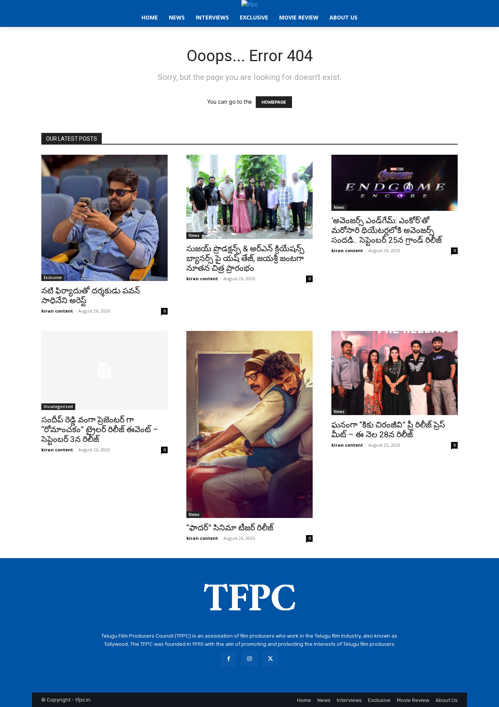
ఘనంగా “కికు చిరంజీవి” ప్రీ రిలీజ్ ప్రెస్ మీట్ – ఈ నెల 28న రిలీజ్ (388, 429)
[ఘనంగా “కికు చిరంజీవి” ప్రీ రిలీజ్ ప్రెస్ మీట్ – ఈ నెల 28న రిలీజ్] (394, 373)
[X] (270, 658)
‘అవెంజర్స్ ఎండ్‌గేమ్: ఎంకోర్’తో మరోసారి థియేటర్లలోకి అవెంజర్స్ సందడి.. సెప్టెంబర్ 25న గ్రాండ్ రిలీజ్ (386, 230)
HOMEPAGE (274, 102)
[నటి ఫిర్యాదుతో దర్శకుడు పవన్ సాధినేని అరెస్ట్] (104, 218)
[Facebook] (228, 658)
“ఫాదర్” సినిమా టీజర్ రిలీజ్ (229, 527)
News (194, 235)
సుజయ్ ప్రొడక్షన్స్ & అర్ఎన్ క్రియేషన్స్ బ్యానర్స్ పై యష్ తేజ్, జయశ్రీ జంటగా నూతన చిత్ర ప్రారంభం (245, 258)
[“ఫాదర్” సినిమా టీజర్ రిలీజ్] (249, 424)
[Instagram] (249, 658)
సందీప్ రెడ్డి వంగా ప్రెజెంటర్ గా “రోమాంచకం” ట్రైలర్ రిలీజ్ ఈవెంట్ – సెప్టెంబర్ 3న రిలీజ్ (99, 429)
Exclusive (53, 277)
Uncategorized (58, 406)
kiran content (57, 311)
